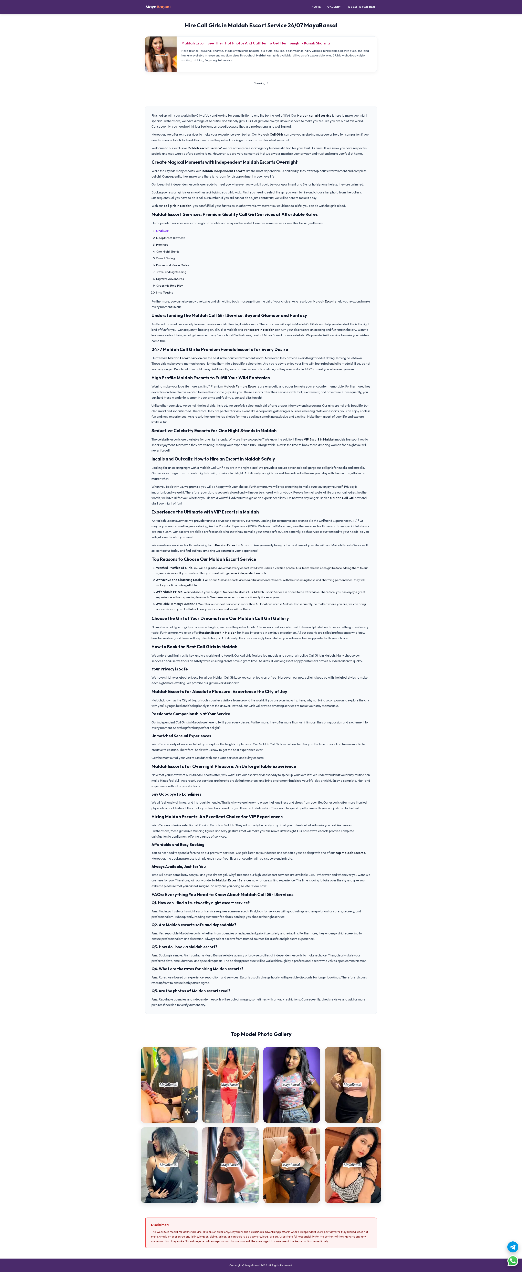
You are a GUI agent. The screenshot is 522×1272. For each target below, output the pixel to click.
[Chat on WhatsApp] (512, 1260)
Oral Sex (162, 231)
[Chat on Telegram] (512, 1246)
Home (316, 7)
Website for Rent (362, 7)
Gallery (334, 7)
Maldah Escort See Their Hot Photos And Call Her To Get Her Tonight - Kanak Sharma (255, 43)
